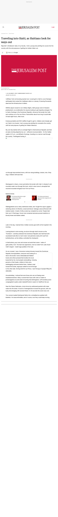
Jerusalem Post (4, 33)
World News (11, 33)
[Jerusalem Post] (29, 27)
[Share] (2, 52)
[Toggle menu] (3, 27)
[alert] (12, 498)
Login (53, 27)
